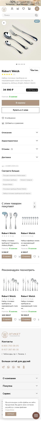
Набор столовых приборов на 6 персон (16, 193)
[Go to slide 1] (16, 64)
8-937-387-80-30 (10, 349)
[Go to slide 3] (19, 64)
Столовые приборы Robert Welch (14, 189)
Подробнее (9, 410)
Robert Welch (7, 184)
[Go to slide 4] (21, 64)
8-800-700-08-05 (10, 345)
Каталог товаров (26, 180)
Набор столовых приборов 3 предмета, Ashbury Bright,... (10, 242)
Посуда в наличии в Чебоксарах (14, 175)
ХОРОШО (10, 414)
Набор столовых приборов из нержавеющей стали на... (10, 304)
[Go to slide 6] (24, 64)
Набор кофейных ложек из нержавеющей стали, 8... (30, 242)
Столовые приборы (10, 180)
